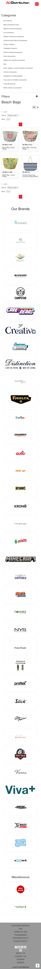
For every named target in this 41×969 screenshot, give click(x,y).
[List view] (38, 107)
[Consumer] (34, 107)
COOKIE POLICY (21, 941)
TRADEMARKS (20, 935)
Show (3, 119)
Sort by (3, 115)
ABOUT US (20, 953)
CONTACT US (20, 956)
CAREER (20, 962)
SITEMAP (20, 959)
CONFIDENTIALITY (20, 938)
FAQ (20, 928)
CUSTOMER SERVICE (20, 925)
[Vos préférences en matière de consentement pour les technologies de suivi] (37, 965)
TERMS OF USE (20, 931)
